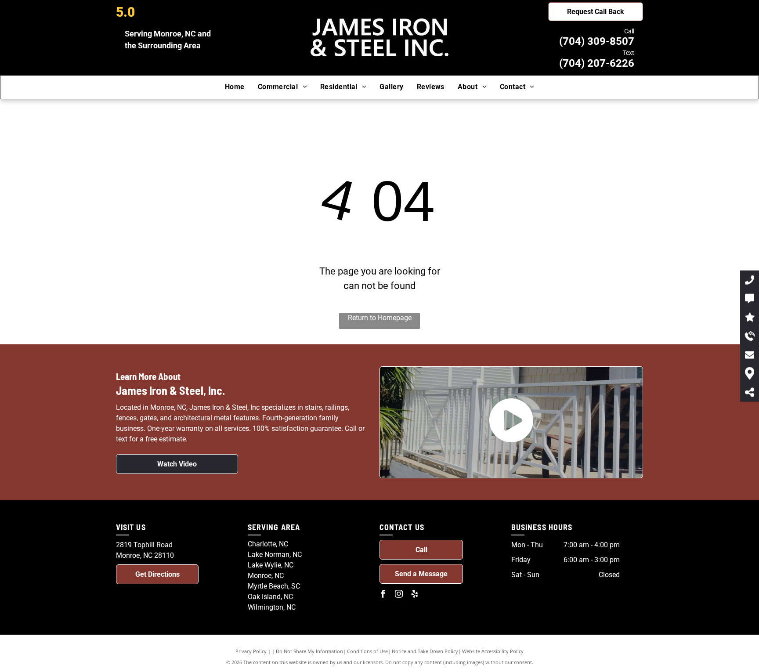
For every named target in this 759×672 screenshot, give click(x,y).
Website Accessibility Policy (493, 651)
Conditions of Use (367, 651)
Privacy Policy (251, 651)
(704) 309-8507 (596, 41)
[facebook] (383, 595)
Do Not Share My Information (309, 651)
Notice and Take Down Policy (425, 651)
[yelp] (414, 595)
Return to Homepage (380, 318)
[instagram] (399, 595)
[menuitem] (234, 86)
